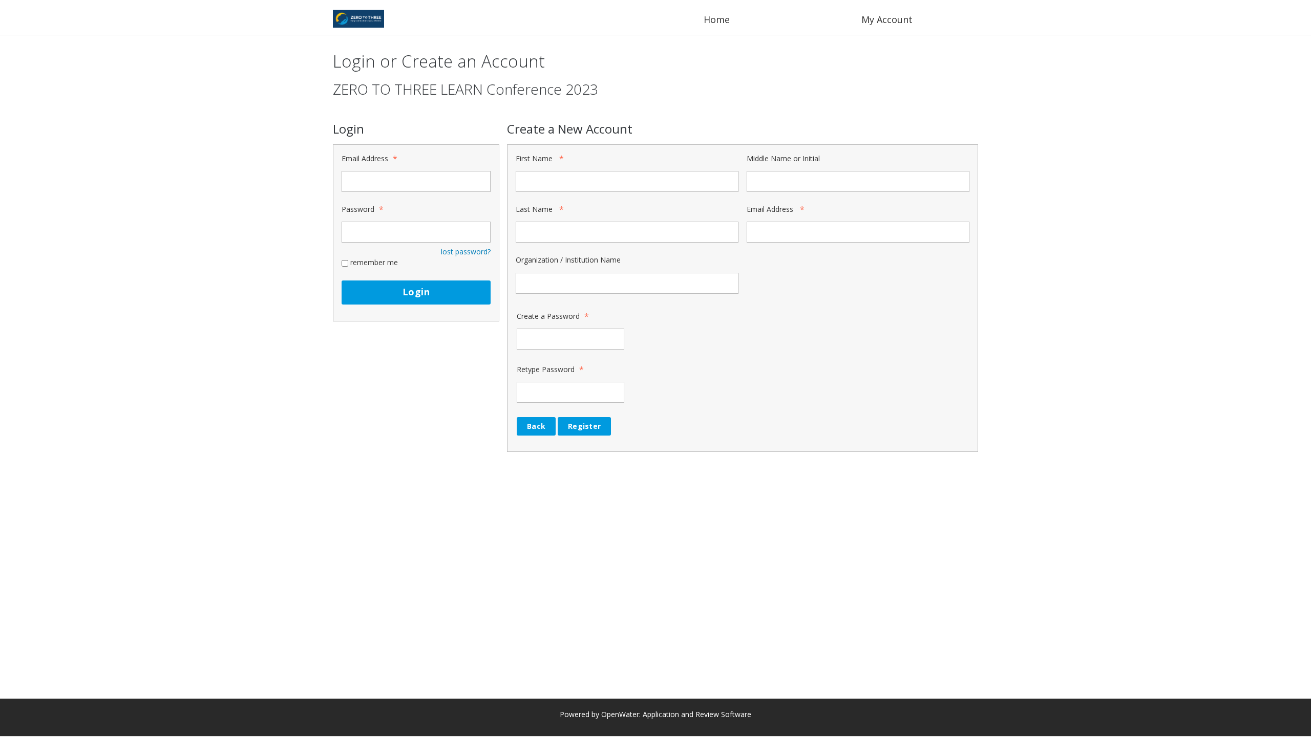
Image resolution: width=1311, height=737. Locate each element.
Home (717, 19)
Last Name (534, 209)
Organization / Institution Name (568, 260)
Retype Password (546, 369)
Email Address (365, 158)
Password (358, 209)
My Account (887, 19)
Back (536, 426)
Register (584, 426)
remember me (374, 262)
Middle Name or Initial (783, 158)
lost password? (466, 251)
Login (416, 292)
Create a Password (548, 316)
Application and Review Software (697, 714)
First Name (534, 158)
